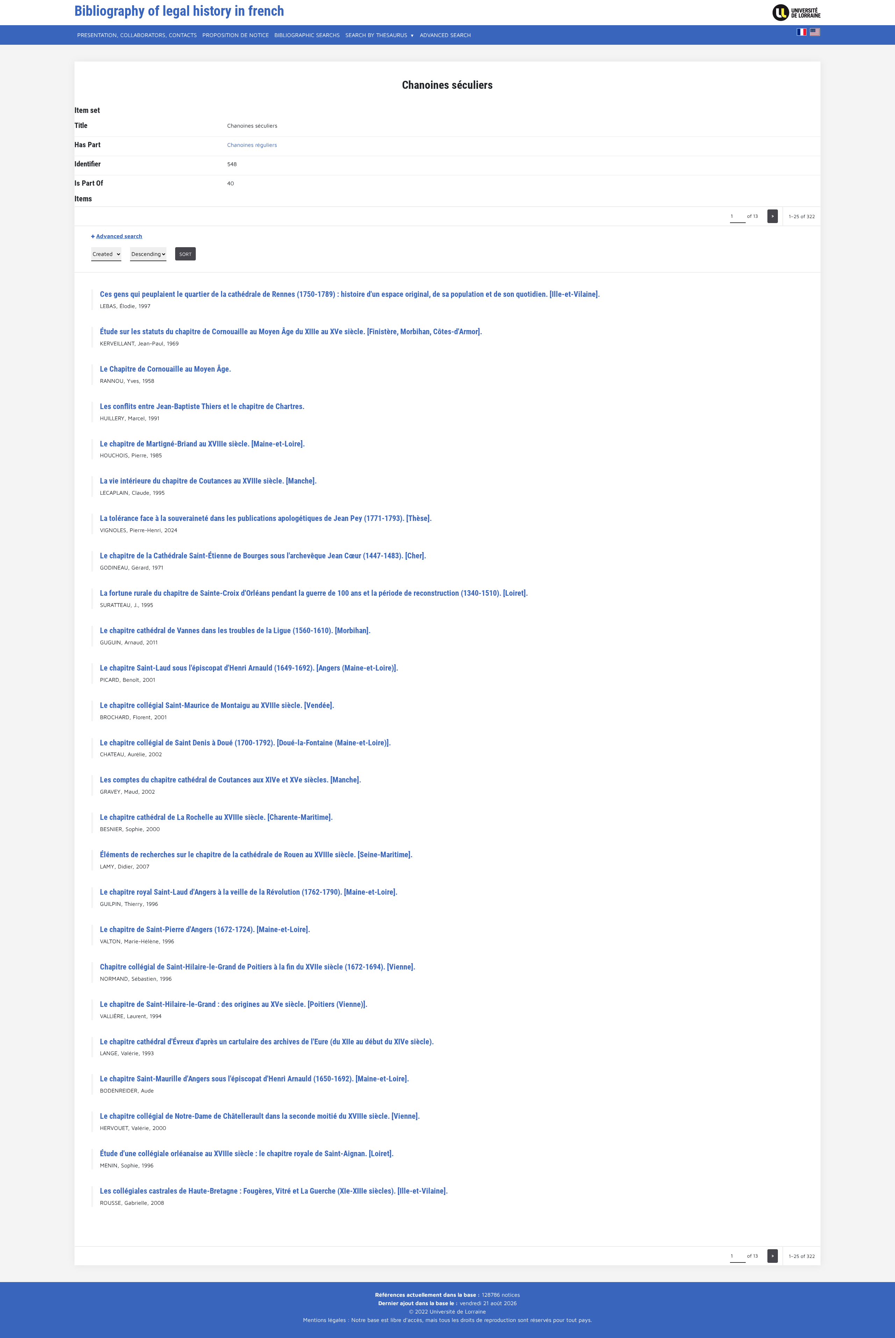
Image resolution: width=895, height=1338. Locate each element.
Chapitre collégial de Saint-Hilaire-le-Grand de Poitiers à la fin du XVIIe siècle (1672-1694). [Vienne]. (257, 966)
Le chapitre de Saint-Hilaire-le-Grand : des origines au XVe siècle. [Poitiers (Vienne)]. (233, 1004)
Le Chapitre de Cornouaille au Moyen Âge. (165, 368)
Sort (185, 254)
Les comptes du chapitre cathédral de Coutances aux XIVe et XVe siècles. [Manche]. (230, 779)
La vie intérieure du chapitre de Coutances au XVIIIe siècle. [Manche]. (208, 480)
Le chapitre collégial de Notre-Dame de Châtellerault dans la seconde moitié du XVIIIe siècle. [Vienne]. (260, 1116)
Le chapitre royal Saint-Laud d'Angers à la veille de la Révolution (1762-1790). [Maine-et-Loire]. (249, 891)
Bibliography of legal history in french (179, 11)
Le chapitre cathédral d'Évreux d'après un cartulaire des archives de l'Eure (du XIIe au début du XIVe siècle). (267, 1041)
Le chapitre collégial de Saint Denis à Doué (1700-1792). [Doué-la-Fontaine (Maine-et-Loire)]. (245, 742)
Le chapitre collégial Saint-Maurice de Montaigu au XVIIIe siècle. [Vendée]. (217, 705)
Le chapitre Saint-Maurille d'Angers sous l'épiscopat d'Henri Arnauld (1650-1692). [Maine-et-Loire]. (254, 1078)
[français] (802, 32)
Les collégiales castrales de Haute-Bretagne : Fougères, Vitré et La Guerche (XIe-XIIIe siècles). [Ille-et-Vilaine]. (274, 1190)
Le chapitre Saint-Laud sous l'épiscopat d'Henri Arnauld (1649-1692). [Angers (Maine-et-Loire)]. (249, 667)
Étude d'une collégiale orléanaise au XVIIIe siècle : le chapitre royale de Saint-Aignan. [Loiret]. (247, 1153)
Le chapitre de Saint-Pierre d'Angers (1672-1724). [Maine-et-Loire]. (205, 929)
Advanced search (445, 35)
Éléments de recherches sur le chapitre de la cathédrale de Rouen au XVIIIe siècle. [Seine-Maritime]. (256, 854)
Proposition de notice (235, 35)
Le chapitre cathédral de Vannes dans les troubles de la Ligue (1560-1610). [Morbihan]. (235, 630)
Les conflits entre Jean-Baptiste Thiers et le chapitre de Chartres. (202, 406)
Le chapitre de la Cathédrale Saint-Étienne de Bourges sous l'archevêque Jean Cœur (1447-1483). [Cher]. (263, 555)
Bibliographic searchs (307, 35)
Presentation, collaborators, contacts (137, 35)
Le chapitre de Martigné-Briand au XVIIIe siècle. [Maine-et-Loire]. (202, 443)
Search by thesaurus (376, 35)
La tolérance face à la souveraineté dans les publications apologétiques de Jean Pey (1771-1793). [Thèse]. (266, 518)
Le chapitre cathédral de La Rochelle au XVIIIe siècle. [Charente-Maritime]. (216, 817)
